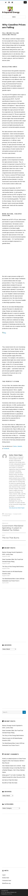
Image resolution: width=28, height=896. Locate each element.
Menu (14, 17)
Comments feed (6, 880)
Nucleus (3, 892)
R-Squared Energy (11, 12)
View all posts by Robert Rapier (17, 507)
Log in (3, 875)
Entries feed (5, 877)
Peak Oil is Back (13, 780)
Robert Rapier (8, 514)
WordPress (9, 894)
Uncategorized (6, 515)
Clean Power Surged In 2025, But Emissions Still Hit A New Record (14, 761)
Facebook (6, 448)
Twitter (15, 446)
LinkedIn (19, 446)
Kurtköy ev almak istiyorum (9, 758)
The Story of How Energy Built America (13, 566)
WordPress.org (6, 883)
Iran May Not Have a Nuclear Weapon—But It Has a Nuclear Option (13, 770)
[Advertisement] (14, 261)
